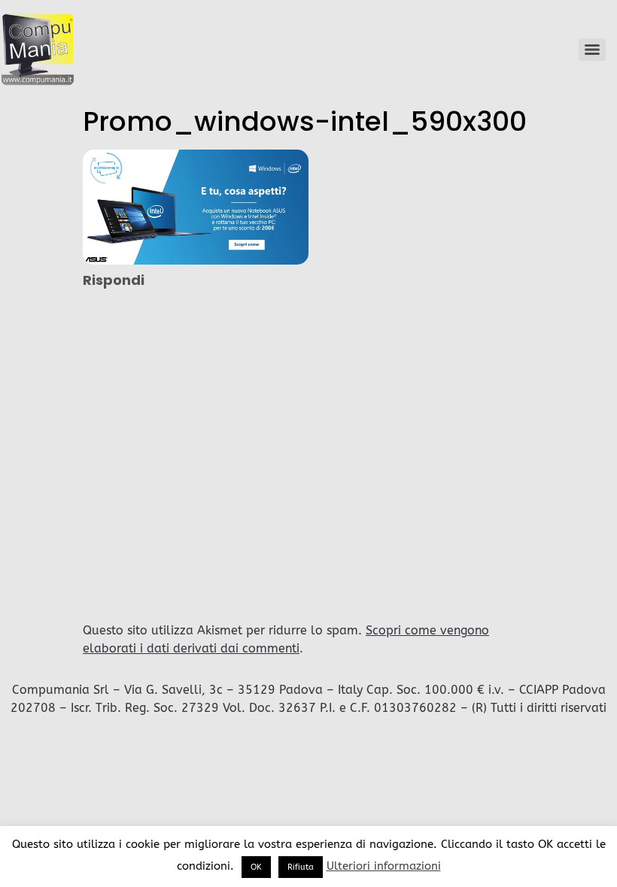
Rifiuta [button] (300, 867)
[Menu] (592, 49)
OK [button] (256, 867)
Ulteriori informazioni (384, 866)
